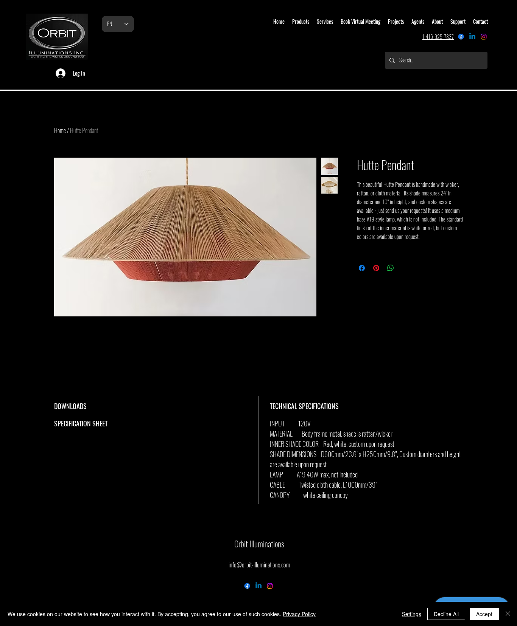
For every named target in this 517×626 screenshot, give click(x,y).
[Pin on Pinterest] (376, 268)
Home (60, 130)
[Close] (507, 614)
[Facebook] (461, 36)
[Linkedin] (472, 36)
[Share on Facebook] (361, 268)
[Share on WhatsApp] (390, 268)
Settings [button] (411, 614)
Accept (484, 614)
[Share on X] (405, 268)
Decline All (446, 614)
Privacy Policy (299, 614)
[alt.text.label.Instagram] (483, 36)
